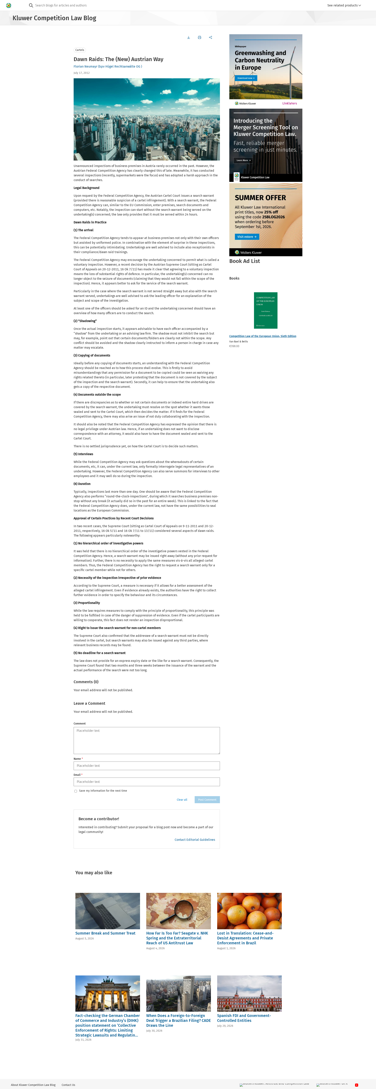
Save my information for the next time (103, 790)
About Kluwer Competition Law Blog (33, 1085)
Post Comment (207, 799)
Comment (80, 723)
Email (78, 775)
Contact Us (68, 1085)
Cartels (79, 50)
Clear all (182, 799)
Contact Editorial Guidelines (195, 840)
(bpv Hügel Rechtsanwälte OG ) (120, 66)
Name (78, 759)
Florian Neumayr (85, 66)
